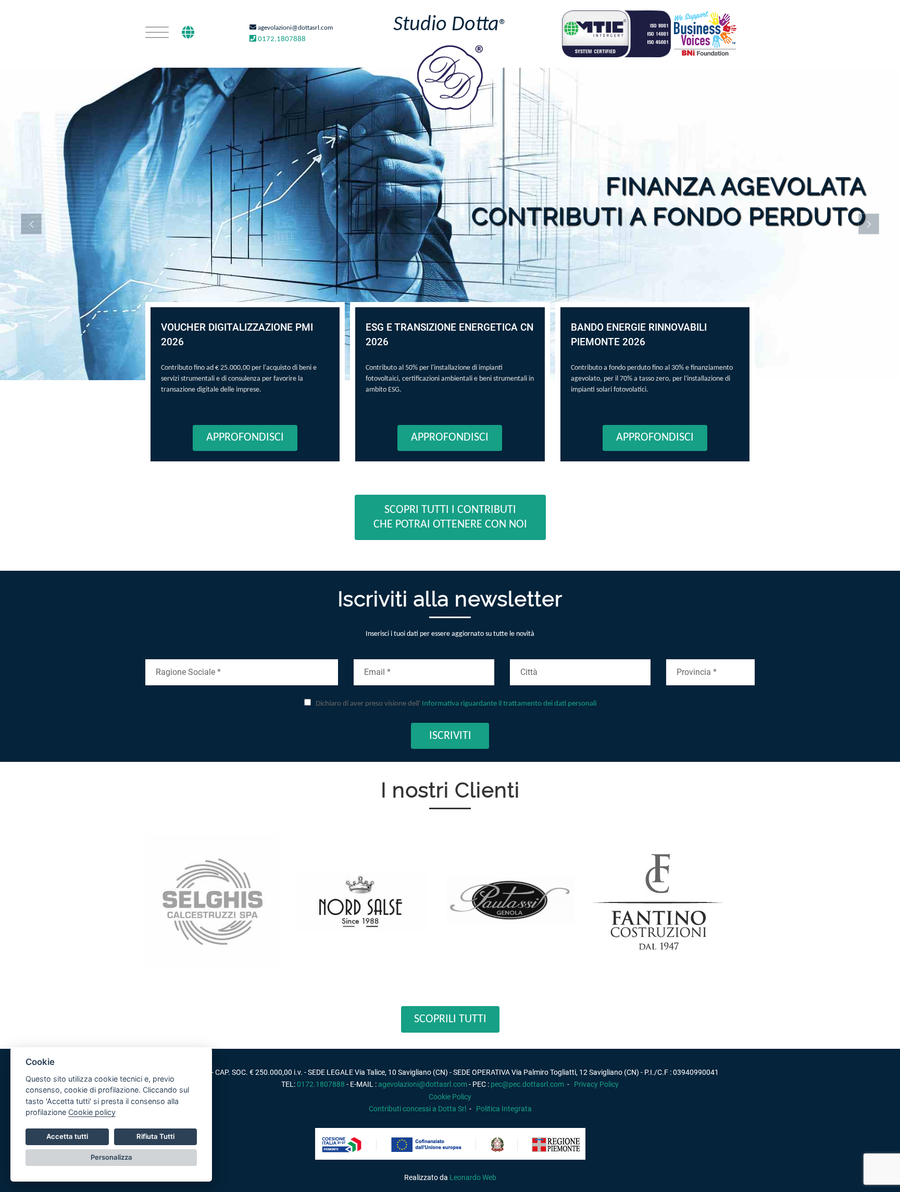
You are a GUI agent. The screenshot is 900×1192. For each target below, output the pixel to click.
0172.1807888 (281, 39)
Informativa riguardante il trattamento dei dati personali (509, 704)
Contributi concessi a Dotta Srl (417, 1109)
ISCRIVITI (450, 736)
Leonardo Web (472, 1177)
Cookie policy (92, 1112)
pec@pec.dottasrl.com (527, 1084)
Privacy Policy (596, 1084)
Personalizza (111, 1157)
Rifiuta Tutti (155, 1136)
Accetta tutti (67, 1136)
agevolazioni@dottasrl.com (294, 27)
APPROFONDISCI (245, 438)
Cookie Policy (450, 1097)
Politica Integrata (504, 1109)
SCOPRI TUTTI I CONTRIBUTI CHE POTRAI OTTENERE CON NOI (450, 517)
